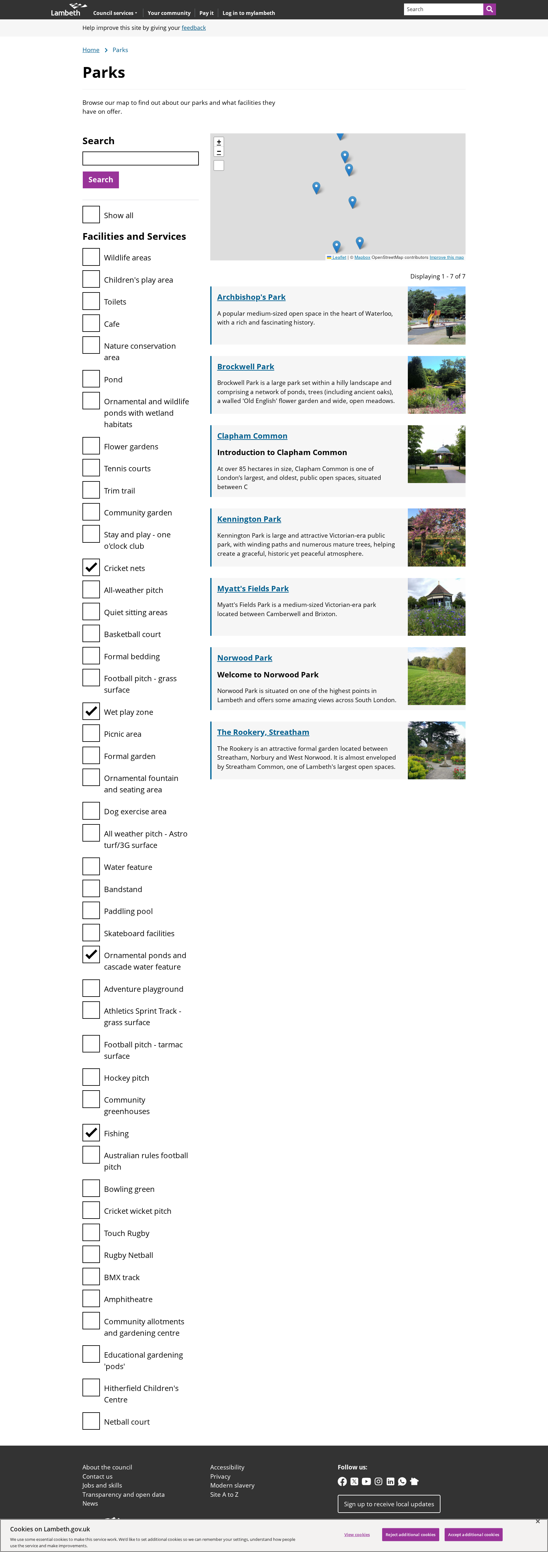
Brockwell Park (245, 366)
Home (91, 50)
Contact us (97, 1476)
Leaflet (338, 257)
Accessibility (227, 1467)
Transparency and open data (123, 1494)
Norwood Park (244, 657)
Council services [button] (113, 13)
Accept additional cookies (473, 1534)
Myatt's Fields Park (253, 588)
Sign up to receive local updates (389, 1504)
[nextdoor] (414, 1483)
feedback (194, 27)
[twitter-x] (354, 1483)
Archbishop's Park (251, 297)
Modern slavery (232, 1485)
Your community (169, 13)
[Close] (538, 1521)
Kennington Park (249, 519)
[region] (274, 1535)
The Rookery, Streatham (263, 732)
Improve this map (447, 257)
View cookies (357, 1534)
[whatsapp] (402, 1483)
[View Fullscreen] (219, 165)
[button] (340, 134)
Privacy (220, 1476)
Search (98, 140)
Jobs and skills (102, 1485)
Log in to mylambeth (249, 13)
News (90, 1503)
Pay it (206, 13)
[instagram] (378, 1483)
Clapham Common (252, 435)
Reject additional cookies (410, 1534)
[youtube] (366, 1483)
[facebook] (342, 1483)
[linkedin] (390, 1483)
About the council (107, 1467)
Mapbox (362, 257)
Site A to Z (224, 1494)
